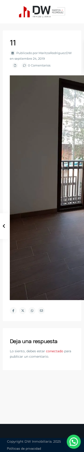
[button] (74, 442)
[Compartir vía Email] (41, 310)
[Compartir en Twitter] (22, 310)
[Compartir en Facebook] (13, 310)
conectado (54, 351)
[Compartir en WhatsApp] (31, 310)
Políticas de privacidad (24, 448)
